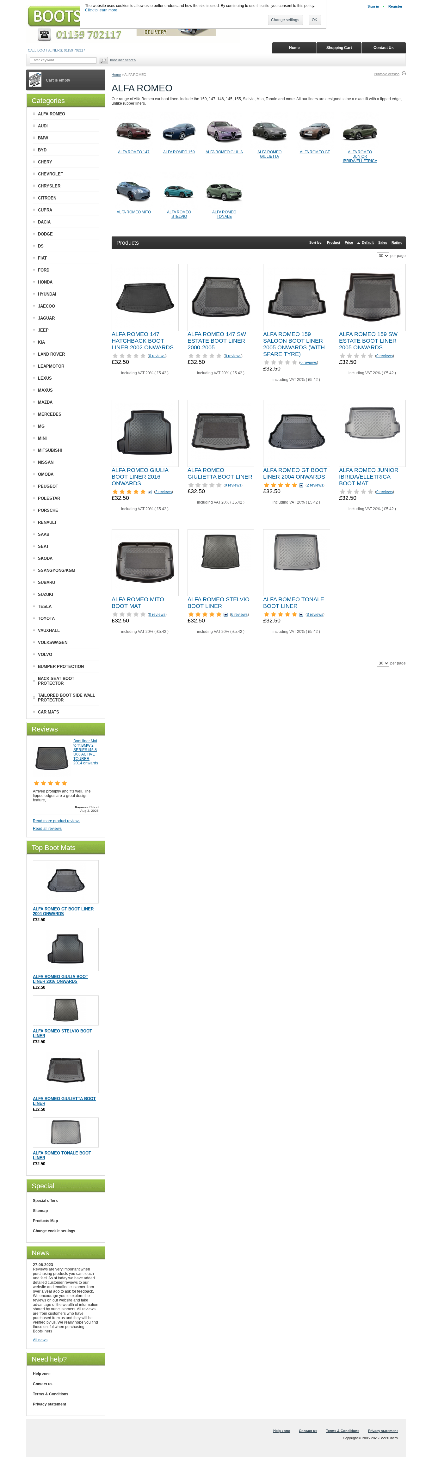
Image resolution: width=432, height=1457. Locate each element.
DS (41, 246)
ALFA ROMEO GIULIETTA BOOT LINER (220, 473)
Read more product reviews (56, 821)
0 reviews (157, 356)
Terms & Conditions (50, 1394)
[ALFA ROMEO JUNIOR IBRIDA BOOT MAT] (372, 433)
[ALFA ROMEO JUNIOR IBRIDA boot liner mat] (360, 148)
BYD (42, 150)
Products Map (45, 1221)
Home (116, 75)
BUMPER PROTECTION (61, 666)
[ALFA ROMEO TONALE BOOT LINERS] (224, 208)
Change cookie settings (54, 1231)
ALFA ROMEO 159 (179, 152)
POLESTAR (49, 498)
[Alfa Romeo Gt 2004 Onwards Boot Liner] (297, 433)
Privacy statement (49, 1404)
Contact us (42, 1384)
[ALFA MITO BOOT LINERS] (134, 208)
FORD (43, 270)
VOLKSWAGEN (52, 642)
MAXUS (45, 390)
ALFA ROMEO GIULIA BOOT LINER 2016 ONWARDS (140, 477)
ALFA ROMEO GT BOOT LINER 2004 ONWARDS (295, 473)
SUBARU (46, 582)
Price (349, 242)
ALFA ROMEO (51, 114)
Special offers (45, 1200)
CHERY (45, 162)
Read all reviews (47, 828)
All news (40, 1340)
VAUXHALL (49, 630)
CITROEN (47, 198)
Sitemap (40, 1211)
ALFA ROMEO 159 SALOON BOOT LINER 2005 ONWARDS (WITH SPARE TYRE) (294, 344)
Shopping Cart (339, 48)
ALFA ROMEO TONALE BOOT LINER (293, 602)
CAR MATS (48, 712)
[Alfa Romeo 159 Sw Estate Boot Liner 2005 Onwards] (372, 297)
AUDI (43, 126)
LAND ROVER (51, 354)
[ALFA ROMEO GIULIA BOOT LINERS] (224, 148)
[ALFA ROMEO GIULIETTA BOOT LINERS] (269, 148)
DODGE (45, 234)
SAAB (43, 534)
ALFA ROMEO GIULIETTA (269, 154)
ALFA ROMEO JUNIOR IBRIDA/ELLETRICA (360, 156)
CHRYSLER (49, 186)
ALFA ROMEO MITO (134, 212)
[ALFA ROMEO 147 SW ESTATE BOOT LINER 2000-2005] (221, 297)
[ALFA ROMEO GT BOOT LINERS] (315, 148)
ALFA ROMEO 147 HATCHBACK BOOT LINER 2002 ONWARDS (143, 341)
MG (41, 426)
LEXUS (45, 378)
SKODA (45, 558)
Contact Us (383, 48)
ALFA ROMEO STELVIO (179, 214)
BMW (43, 138)
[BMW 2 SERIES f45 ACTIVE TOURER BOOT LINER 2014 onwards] (52, 775)
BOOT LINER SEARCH (123, 60)
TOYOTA (46, 618)
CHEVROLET (50, 174)
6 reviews (239, 614)
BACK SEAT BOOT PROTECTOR (56, 681)
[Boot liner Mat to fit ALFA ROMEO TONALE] (297, 563)
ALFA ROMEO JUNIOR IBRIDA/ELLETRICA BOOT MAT (368, 477)
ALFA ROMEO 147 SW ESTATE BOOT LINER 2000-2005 (217, 341)
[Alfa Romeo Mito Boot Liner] (145, 563)
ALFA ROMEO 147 (134, 152)
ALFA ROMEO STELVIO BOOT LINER (219, 602)
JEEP (43, 330)
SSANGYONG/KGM (56, 570)
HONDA (45, 282)
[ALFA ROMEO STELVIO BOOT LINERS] (179, 208)
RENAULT (47, 522)
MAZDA (45, 402)
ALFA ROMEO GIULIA (224, 152)
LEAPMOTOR (51, 366)
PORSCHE (48, 510)
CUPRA (45, 210)
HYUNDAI (47, 294)
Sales (382, 242)
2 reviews (163, 492)
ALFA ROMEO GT (315, 152)
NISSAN (45, 462)
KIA (41, 342)
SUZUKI (45, 594)
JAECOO (46, 306)
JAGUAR (46, 318)
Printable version (386, 74)
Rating (397, 242)
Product (333, 242)
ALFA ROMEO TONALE (224, 214)
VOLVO (45, 654)
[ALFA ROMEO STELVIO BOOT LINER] (221, 563)
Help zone (42, 1374)
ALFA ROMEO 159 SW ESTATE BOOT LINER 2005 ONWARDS (368, 341)
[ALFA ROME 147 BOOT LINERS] (134, 148)
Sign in (373, 6)
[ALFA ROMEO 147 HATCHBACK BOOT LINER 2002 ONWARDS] (145, 297)
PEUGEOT (48, 486)
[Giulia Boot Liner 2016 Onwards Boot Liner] (145, 433)
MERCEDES (49, 414)
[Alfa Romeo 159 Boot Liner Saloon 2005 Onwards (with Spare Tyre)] (297, 297)
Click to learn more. (101, 10)
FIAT (42, 258)
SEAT (43, 546)
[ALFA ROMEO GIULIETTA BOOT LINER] (221, 433)
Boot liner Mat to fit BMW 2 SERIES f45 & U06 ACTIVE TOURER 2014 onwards (85, 752)
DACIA (44, 222)
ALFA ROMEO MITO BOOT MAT (138, 602)
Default (368, 242)
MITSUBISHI (50, 450)
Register (395, 6)
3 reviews (315, 614)
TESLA (45, 606)
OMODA (45, 474)
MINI (42, 438)
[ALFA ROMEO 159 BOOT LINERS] (179, 148)
